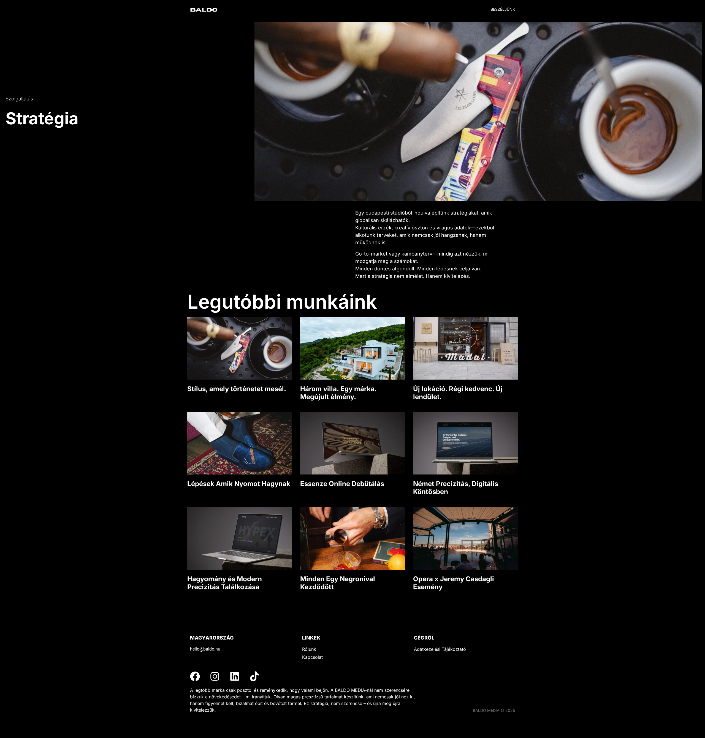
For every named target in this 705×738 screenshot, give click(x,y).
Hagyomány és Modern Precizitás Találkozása (224, 583)
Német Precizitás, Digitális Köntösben (455, 488)
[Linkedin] (235, 676)
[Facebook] (195, 676)
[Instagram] (215, 676)
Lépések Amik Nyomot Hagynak (238, 484)
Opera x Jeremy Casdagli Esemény (453, 583)
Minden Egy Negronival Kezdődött (337, 583)
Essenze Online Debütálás (342, 484)
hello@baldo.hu (205, 649)
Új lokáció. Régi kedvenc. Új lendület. (458, 393)
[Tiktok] (254, 676)
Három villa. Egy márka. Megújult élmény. (338, 393)
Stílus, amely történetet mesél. (236, 389)
